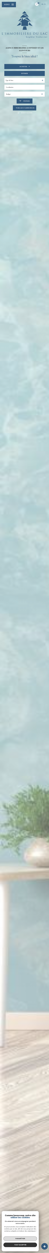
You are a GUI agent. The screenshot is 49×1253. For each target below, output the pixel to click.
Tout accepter (20, 1245)
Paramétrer (20, 1239)
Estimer (24, 73)
